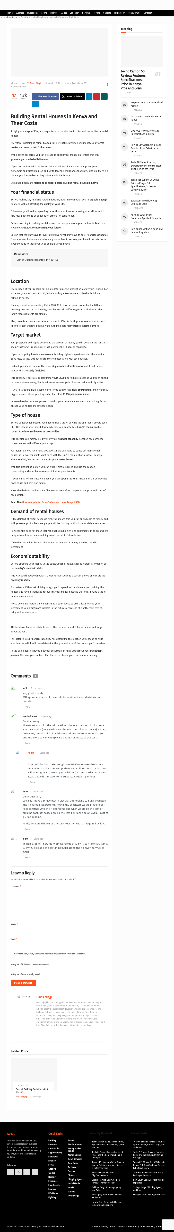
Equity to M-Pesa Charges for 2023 (149, 1195)
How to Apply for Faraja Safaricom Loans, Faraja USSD (51, 502)
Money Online (134, 13)
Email (14, 938)
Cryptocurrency (55, 1152)
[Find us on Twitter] (18, 1172)
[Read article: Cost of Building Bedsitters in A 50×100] (34, 1074)
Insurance (53, 1181)
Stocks (71, 1187)
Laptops (52, 1189)
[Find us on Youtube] (26, 1172)
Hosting (96, 13)
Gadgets (107, 13)
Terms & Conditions (127, 1226)
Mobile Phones (75, 1144)
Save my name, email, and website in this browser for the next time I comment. (50, 953)
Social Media (74, 1183)
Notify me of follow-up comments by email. (30, 964)
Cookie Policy (146, 1226)
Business (20, 13)
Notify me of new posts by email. (25, 974)
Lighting (52, 1197)
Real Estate (73, 1163)
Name (14, 924)
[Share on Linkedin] (89, 96)
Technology (119, 13)
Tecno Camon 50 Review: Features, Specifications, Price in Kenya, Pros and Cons (133, 79)
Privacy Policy (108, 1226)
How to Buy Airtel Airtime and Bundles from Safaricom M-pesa (146, 148)
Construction (26, 17)
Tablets (71, 1191)
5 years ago (36, 688)
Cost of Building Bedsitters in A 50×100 (37, 259)
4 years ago (46, 716)
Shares (71, 1175)
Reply (27, 707)
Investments (32, 13)
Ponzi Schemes (75, 1159)
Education (74, 13)
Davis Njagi (35, 83)
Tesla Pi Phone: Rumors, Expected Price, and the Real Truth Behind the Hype (146, 165)
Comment (16, 886)
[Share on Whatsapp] (104, 96)
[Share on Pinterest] (96, 96)
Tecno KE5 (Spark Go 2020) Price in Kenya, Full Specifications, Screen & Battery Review (108, 1165)
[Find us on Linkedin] (35, 1172)
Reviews (86, 13)
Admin (31, 752)
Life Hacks (53, 1193)
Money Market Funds (74, 1149)
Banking (52, 1140)
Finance (53, 13)
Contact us (149, 13)
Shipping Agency (76, 1179)
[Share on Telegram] (35, 104)
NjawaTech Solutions (55, 1226)
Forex (51, 1165)
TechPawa (28, 1226)
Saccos (71, 1171)
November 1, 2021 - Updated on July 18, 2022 (67, 83)
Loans (44, 13)
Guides (63, 13)
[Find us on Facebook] (10, 1172)
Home (10, 13)
